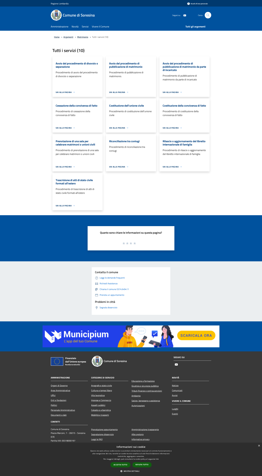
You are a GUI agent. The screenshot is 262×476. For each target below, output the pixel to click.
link (157, 459)
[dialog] (131, 459)
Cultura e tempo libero (101, 390)
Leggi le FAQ (97, 439)
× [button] (259, 446)
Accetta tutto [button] (120, 465)
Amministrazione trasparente (145, 429)
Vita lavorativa (98, 395)
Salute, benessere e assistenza (146, 400)
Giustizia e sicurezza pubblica (145, 386)
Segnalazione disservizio (102, 434)
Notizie (175, 385)
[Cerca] (208, 15)
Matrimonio (82, 37)
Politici (54, 405)
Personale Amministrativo (63, 410)
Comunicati (177, 390)
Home (56, 37)
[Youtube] (183, 15)
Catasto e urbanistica (101, 410)
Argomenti (68, 37)
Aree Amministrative (60, 390)
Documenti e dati (59, 415)
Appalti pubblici (98, 405)
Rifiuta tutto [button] (142, 464)
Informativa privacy (141, 439)
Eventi (175, 413)
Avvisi (175, 395)
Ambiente (136, 395)
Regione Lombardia (60, 3)
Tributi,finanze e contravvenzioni (147, 390)
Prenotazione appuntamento (104, 429)
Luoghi (175, 408)
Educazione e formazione (143, 381)
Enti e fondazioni (58, 400)
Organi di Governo (59, 385)
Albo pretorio (138, 434)
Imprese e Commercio (101, 400)
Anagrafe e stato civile (101, 385)
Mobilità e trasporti (100, 415)
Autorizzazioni (138, 405)
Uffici (53, 395)
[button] (130, 471)
